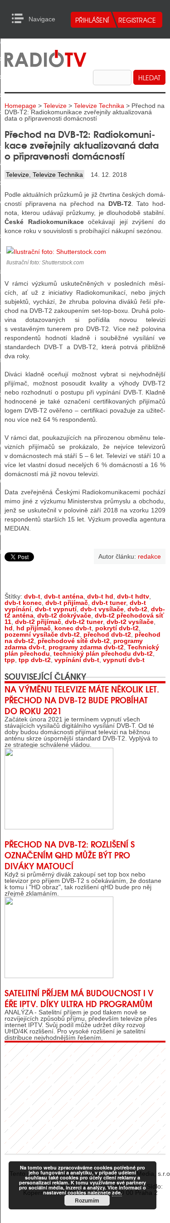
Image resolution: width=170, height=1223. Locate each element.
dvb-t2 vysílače (130, 621)
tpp (10, 659)
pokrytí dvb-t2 (117, 628)
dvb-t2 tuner (84, 621)
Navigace (20, 18)
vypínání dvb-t (76, 659)
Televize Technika (99, 105)
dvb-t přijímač (66, 602)
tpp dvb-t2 (35, 659)
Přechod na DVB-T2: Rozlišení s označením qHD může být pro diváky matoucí (70, 855)
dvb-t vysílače (102, 609)
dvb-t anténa (63, 596)
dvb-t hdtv (133, 596)
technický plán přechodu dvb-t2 (103, 653)
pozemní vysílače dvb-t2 (42, 634)
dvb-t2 (137, 609)
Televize (55, 105)
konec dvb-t (73, 628)
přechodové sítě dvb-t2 (74, 640)
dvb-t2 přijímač (38, 621)
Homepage (20, 105)
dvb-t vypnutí (56, 609)
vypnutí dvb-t (124, 659)
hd (9, 628)
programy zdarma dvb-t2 (86, 647)
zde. (117, 1192)
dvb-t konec (23, 602)
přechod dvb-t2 (107, 634)
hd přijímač (33, 628)
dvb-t (32, 596)
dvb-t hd (100, 596)
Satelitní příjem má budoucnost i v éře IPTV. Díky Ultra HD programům (79, 998)
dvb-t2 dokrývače (64, 615)
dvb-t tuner (109, 602)
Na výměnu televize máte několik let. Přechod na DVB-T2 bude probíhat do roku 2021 (82, 699)
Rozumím (87, 1200)
